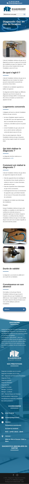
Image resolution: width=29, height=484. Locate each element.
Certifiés (5, 337)
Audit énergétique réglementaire (9, 396)
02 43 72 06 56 (14, 1)
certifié (11, 158)
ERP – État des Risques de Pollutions (10, 394)
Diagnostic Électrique (6, 382)
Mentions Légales (18, 479)
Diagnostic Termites (6, 387)
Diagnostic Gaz (5, 385)
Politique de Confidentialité (12, 481)
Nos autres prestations (7, 400)
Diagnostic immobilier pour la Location (11, 371)
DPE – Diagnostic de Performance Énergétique (13, 375)
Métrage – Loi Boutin (6, 391)
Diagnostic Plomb (5, 378)
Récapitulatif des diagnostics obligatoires (11, 398)
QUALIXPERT (13, 337)
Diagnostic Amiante (6, 380)
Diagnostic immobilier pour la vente (10, 373)
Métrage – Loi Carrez (6, 389)
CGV (22, 481)
